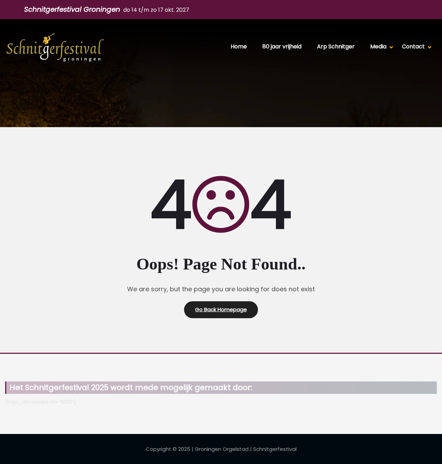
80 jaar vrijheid (281, 46)
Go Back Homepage (221, 309)
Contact (413, 46)
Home (239, 46)
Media (378, 46)
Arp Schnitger (336, 46)
